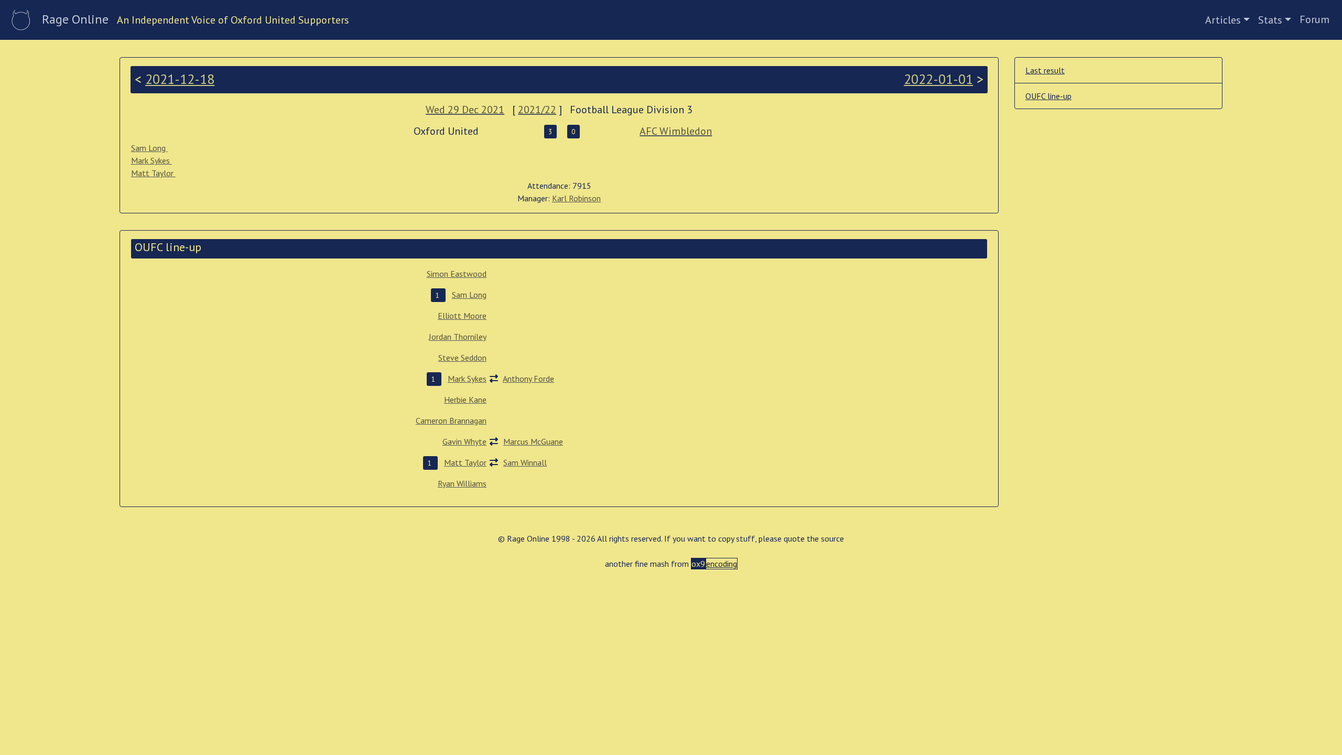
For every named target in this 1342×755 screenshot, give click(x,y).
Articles (1223, 20)
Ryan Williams (462, 483)
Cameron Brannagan (451, 420)
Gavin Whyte (464, 441)
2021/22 (537, 109)
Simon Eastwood (456, 273)
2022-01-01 (938, 79)
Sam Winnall (525, 462)
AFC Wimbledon (676, 131)
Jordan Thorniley (457, 336)
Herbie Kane (465, 399)
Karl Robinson (576, 198)
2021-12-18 (179, 79)
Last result (1045, 70)
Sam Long (149, 148)
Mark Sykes (151, 160)
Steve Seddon (462, 357)
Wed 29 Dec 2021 (465, 109)
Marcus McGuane (533, 441)
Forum (1314, 19)
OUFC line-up (1048, 96)
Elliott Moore (462, 315)
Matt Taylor (153, 173)
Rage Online (75, 19)
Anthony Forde (528, 378)
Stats (1270, 20)
